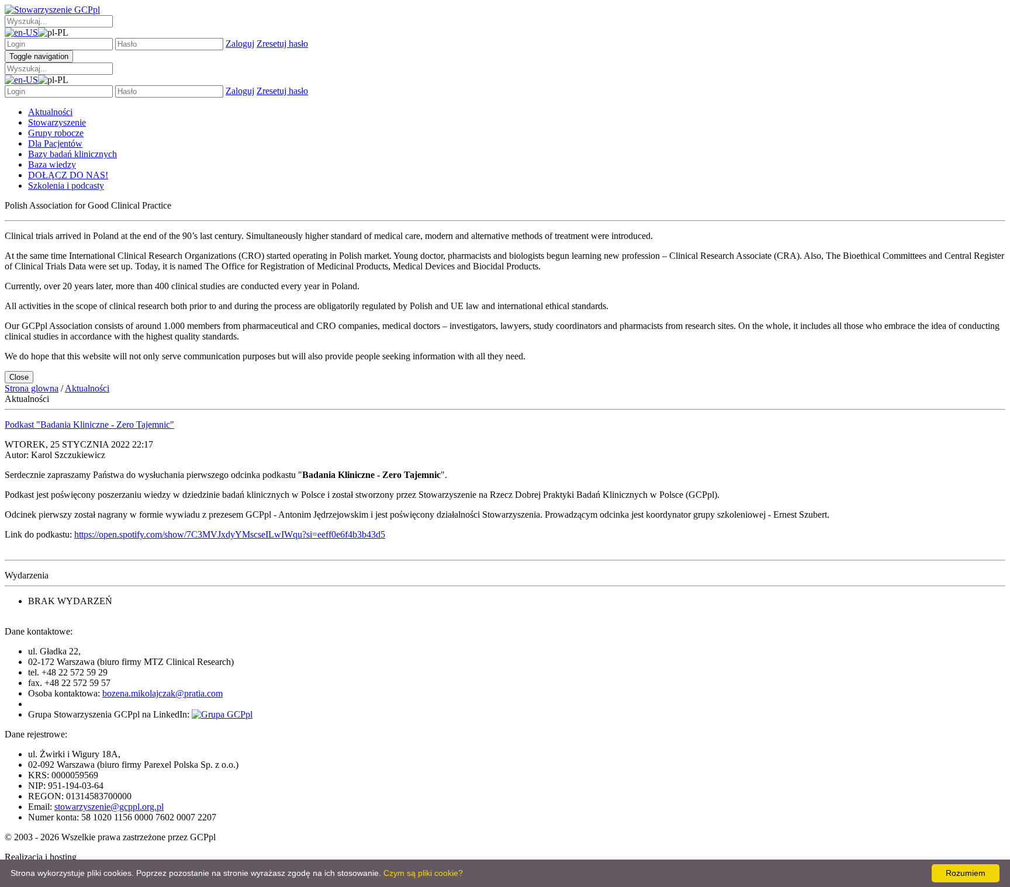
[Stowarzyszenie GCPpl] (52, 10)
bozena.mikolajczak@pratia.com (162, 693)
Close (19, 377)
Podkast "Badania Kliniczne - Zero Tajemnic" (89, 424)
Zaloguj (240, 43)
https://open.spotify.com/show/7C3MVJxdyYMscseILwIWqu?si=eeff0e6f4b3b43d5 (229, 534)
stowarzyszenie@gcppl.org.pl (109, 807)
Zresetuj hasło (282, 43)
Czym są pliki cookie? (423, 873)
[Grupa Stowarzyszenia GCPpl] (222, 714)
